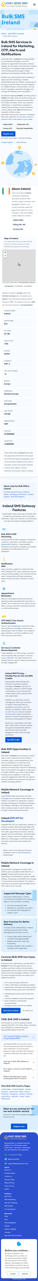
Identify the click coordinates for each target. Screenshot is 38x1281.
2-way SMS (10, 658)
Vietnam (29, 1094)
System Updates (10, 1229)
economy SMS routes (13, 714)
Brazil (21, 1092)
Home (3, 33)
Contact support (7, 142)
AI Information (9, 1173)
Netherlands (5, 1099)
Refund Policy (9, 1183)
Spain (28, 1096)
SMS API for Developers (12, 819)
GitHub (7, 1226)
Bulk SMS (7, 1196)
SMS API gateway (13, 626)
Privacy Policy (9, 1179)
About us (7, 1170)
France (21, 1096)
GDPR (6, 1189)
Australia (4, 1092)
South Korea (13, 1092)
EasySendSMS (6, 544)
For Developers (10, 1209)
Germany (14, 1096)
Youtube (7, 1232)
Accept (13, 1274)
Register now (8, 134)
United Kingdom (18, 1089)
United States (6, 1089)
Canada (28, 1089)
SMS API (29, 73)
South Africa (5, 1096)
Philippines (14, 1094)
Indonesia (4, 1094)
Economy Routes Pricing (12, 492)
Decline (25, 1274)
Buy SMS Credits (13, 740)
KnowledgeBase (10, 1223)
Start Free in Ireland (10, 1010)
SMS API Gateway (10, 1203)
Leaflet (15, 282)
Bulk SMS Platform (17, 497)
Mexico (27, 1092)
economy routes (25, 117)
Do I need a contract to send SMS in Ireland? (17, 1070)
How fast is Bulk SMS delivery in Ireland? (16, 1062)
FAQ (6, 1219)
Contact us (8, 1176)
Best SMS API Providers (13, 1235)
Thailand (22, 1094)
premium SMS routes (9, 119)
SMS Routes (8, 1206)
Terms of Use (9, 1186)
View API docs (21, 142)
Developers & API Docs (18, 494)
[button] (19, 264)
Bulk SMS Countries (16, 33)
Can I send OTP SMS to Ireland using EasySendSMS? (15, 1037)
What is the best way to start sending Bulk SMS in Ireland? (14, 1077)
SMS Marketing (10, 1199)
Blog (6, 1216)
